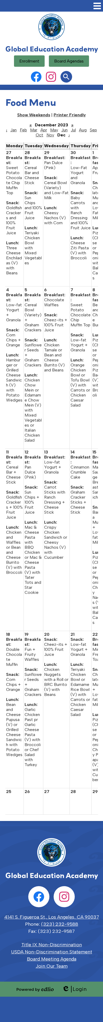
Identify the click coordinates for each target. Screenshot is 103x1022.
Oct (39, 134)
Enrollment (29, 61)
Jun (64, 129)
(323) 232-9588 (59, 924)
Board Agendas (69, 61)
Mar (33, 129)
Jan (13, 129)
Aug (83, 129)
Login (74, 989)
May (54, 129)
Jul (73, 129)
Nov (50, 134)
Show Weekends (33, 114)
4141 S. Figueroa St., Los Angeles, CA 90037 (51, 917)
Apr (43, 129)
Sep (93, 129)
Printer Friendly (70, 114)
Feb (23, 129)
